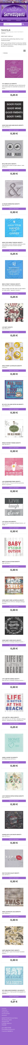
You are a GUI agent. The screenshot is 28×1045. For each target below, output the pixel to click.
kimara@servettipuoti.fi (8, 1029)
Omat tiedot (8, 2)
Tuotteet (9, 20)
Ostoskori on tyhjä (19, 2)
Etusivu (3, 31)
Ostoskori (18, 20)
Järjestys (5, 53)
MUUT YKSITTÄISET (19, 31)
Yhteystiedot (5, 1012)
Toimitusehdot (6, 1013)
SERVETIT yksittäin (9, 31)
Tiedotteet (4, 1010)
